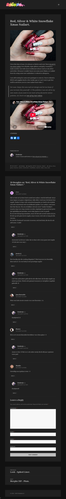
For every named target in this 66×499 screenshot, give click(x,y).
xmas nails (47, 167)
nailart (20, 167)
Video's (44, 166)
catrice (50, 166)
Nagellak (29, 166)
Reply (13, 227)
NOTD (34, 166)
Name (12, 432)
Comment (13, 408)
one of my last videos (34, 96)
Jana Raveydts (20, 295)
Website (12, 446)
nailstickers (26, 167)
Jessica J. (19, 253)
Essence (16, 167)
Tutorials (39, 166)
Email (12, 439)
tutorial (38, 167)
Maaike (18, 366)
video (42, 167)
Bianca (18, 329)
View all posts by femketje (39, 156)
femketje (22, 166)
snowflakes (32, 167)
